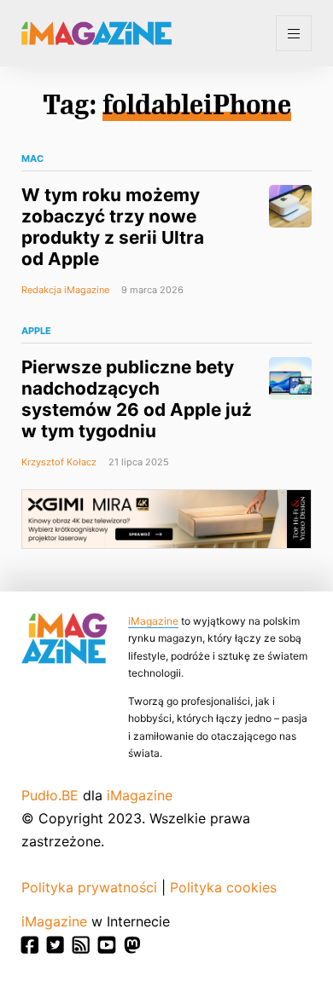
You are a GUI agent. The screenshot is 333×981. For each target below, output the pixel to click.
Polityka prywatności (89, 887)
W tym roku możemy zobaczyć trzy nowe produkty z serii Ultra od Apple (112, 226)
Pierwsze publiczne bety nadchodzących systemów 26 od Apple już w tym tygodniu (136, 398)
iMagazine (153, 621)
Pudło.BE (50, 795)
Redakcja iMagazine (65, 290)
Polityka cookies (223, 887)
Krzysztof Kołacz (58, 462)
